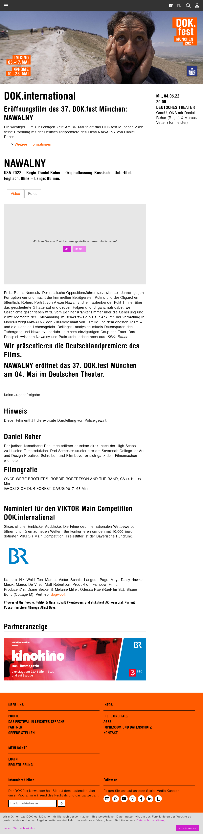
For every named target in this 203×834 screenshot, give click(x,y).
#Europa (33, 608)
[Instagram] (132, 799)
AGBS (107, 722)
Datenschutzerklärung (150, 820)
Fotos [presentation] (32, 193)
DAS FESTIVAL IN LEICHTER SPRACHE (36, 722)
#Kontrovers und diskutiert (85, 602)
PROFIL (13, 716)
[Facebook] (141, 799)
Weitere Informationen (33, 144)
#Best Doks (48, 608)
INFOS (108, 705)
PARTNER (15, 727)
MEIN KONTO (18, 748)
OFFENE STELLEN (21, 733)
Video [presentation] (15, 193)
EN (179, 6)
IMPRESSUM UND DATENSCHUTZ (127, 727)
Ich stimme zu (187, 828)
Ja (66, 249)
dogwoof (58, 594)
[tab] (15, 193)
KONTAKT (110, 733)
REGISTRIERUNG (20, 765)
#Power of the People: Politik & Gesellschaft (35, 602)
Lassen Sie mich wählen (19, 828)
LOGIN (13, 759)
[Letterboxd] (158, 801)
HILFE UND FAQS (115, 716)
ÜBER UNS (16, 705)
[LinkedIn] (149, 799)
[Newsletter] (107, 799)
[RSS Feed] (115, 799)
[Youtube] (124, 799)
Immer (79, 249)
